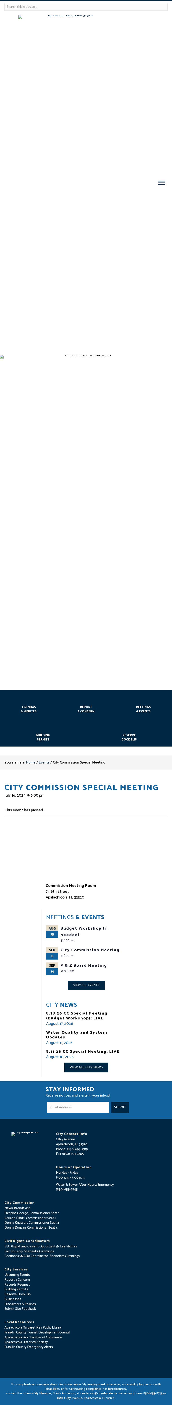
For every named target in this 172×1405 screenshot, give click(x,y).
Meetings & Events (143, 709)
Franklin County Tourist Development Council (37, 1332)
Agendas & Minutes (29, 709)
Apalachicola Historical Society (26, 1342)
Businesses (12, 1299)
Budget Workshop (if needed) (84, 931)
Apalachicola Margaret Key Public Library (33, 1327)
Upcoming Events (17, 1275)
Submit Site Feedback (20, 1309)
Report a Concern (17, 1280)
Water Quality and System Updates (76, 1035)
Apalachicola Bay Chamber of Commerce (33, 1337)
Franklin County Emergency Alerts (28, 1347)
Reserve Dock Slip (129, 737)
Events (44, 762)
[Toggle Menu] (161, 183)
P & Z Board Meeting (83, 965)
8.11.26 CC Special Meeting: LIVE (82, 1051)
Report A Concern (86, 709)
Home (30, 762)
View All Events (86, 985)
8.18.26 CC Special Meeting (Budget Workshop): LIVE (77, 1016)
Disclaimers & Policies (20, 1304)
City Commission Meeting (90, 950)
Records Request (17, 1284)
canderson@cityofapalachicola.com (104, 1393)
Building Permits (43, 737)
